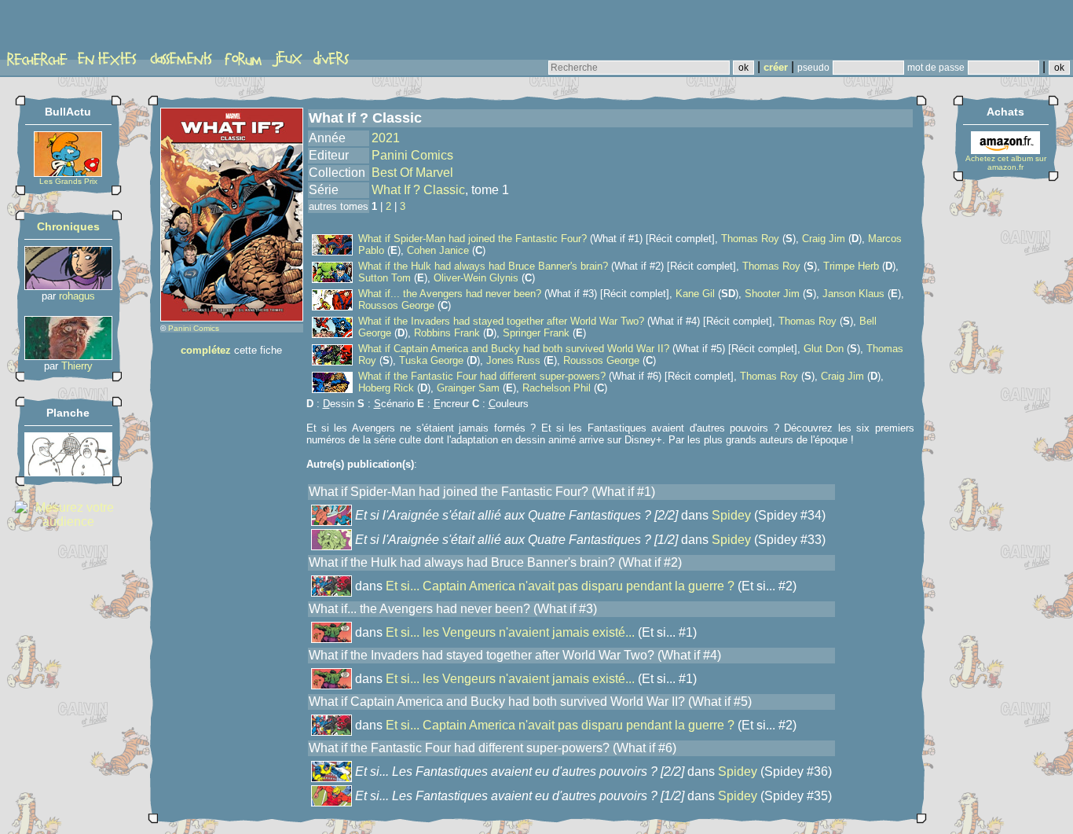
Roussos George (396, 305)
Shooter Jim (772, 293)
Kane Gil (695, 293)
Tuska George (431, 360)
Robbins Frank (447, 333)
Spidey (731, 515)
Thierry (77, 366)
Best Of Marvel (412, 172)
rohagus (77, 296)
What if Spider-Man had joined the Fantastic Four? (472, 238)
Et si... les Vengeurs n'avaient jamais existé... (510, 632)
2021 (386, 138)
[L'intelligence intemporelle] (68, 285)
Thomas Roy (750, 238)
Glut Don (824, 349)
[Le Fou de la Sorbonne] (68, 355)
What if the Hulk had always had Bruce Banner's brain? (483, 266)
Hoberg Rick (386, 388)
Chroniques (68, 226)
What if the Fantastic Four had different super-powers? (482, 376)
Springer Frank (536, 333)
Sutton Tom (384, 278)
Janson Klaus (853, 293)
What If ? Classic (418, 190)
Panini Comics (193, 328)
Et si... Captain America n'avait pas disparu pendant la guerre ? (560, 586)
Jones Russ (513, 360)
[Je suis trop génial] (68, 472)
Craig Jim (823, 238)
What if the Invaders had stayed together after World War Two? (501, 321)
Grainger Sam (468, 388)
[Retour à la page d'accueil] (66, 29)
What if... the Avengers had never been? (449, 293)
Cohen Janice (438, 250)
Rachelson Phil (556, 388)
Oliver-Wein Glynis (476, 278)
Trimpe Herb (851, 266)
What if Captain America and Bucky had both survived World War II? (513, 349)
